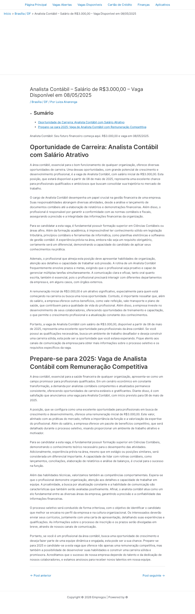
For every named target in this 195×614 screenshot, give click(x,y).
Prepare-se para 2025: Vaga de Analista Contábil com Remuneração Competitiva (92, 127)
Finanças (144, 4)
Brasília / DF (40, 102)
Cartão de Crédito (120, 4)
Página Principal (36, 4)
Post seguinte (154, 575)
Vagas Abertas (62, 4)
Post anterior (40, 575)
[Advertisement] (97, 44)
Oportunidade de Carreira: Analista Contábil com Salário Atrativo (81, 122)
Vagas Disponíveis (90, 4)
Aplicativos (162, 4)
